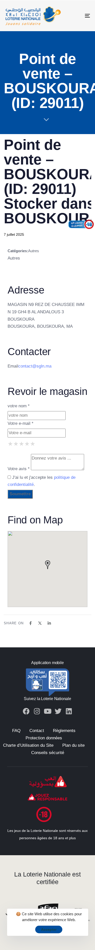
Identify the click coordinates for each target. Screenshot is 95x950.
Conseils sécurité (47, 752)
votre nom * (19, 406)
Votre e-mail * (20, 423)
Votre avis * (19, 468)
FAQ (16, 730)
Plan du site (73, 745)
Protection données (44, 738)
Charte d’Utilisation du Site (28, 745)
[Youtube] (47, 711)
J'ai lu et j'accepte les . (41, 481)
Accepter (48, 929)
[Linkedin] (68, 711)
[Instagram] (36, 711)
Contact (36, 730)
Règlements (64, 730)
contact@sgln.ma (34, 366)
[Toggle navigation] (76, 15)
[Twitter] (58, 711)
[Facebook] (26, 711)
